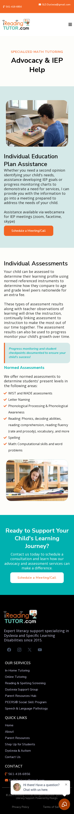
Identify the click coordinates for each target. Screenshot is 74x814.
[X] (29, 650)
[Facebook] (9, 650)
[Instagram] (19, 650)
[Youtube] (40, 650)
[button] (69, 24)
